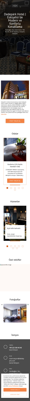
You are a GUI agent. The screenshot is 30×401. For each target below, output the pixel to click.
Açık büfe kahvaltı (13, 228)
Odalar (15, 133)
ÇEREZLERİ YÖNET (15, 394)
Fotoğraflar (15, 299)
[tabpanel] (15, 161)
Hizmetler (15, 201)
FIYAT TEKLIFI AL (15, 121)
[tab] (7, 188)
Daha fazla (3, 114)
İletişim (15, 334)
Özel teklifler (15, 259)
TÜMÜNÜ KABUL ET (15, 389)
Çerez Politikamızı (14, 386)
